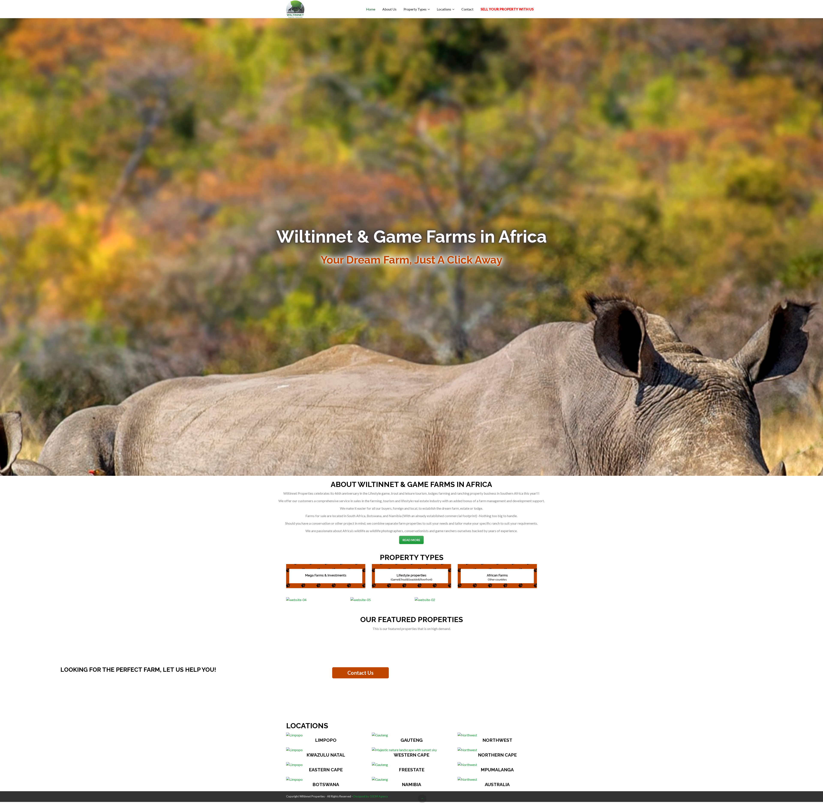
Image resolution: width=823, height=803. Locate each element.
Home (370, 9)
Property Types (415, 9)
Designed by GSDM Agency (370, 796)
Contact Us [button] (360, 673)
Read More (411, 540)
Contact (467, 9)
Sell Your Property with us (507, 9)
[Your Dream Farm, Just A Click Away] (295, 9)
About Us (389, 9)
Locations (444, 9)
